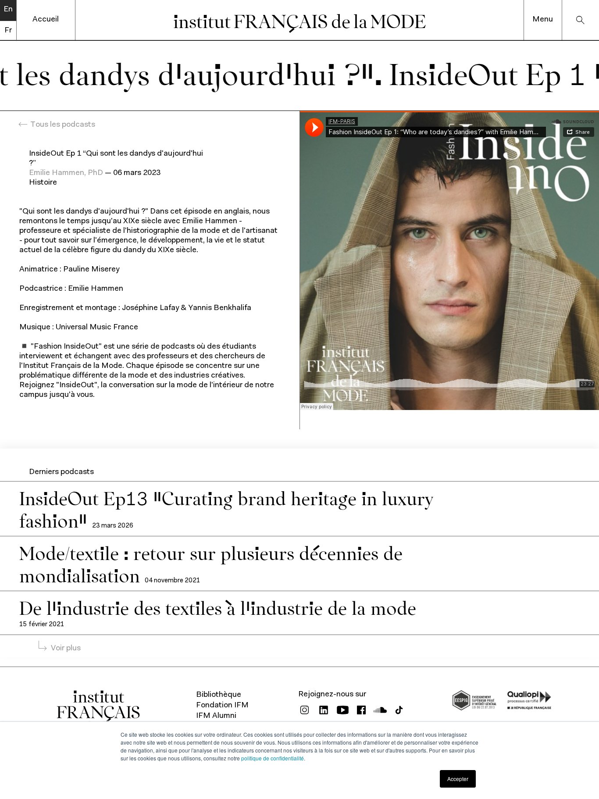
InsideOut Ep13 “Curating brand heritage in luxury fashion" (226, 508)
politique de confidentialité (272, 758)
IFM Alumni (216, 716)
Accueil (45, 20)
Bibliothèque (218, 695)
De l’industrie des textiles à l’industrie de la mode (217, 607)
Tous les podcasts (62, 125)
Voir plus (66, 649)
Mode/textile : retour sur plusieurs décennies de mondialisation (211, 563)
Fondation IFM (222, 706)
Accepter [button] (457, 778)
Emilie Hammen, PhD (66, 173)
